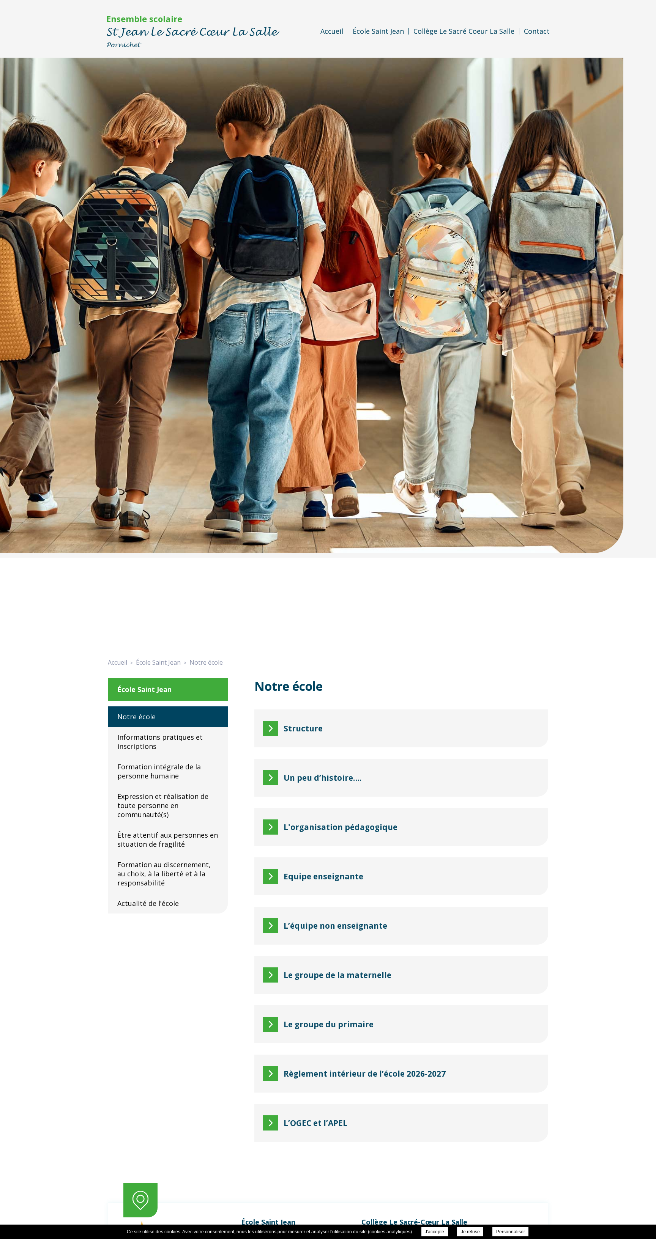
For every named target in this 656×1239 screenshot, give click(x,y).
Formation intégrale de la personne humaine (159, 771)
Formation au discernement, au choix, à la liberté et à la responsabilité (164, 873)
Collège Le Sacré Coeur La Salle (463, 31)
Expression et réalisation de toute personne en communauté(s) (162, 805)
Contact (537, 31)
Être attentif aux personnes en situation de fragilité (167, 839)
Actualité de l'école (148, 903)
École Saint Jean (378, 31)
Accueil (331, 31)
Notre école (136, 716)
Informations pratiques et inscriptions (160, 742)
